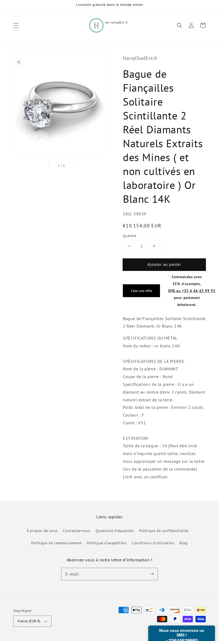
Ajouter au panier (164, 264)
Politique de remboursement (56, 543)
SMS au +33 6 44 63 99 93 (191, 290)
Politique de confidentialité (163, 530)
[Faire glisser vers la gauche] (48, 165)
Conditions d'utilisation (153, 543)
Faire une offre (141, 290)
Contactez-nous (76, 530)
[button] (16, 25)
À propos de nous (42, 530)
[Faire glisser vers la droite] (74, 165)
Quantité (129, 236)
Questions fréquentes (115, 530)
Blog (183, 543)
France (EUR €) (29, 621)
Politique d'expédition (107, 543)
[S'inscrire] (152, 574)
